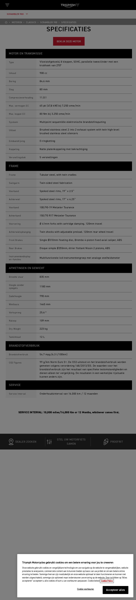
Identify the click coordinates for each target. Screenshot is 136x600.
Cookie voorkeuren (85, 589)
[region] (75, 575)
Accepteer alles (115, 590)
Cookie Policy (107, 581)
